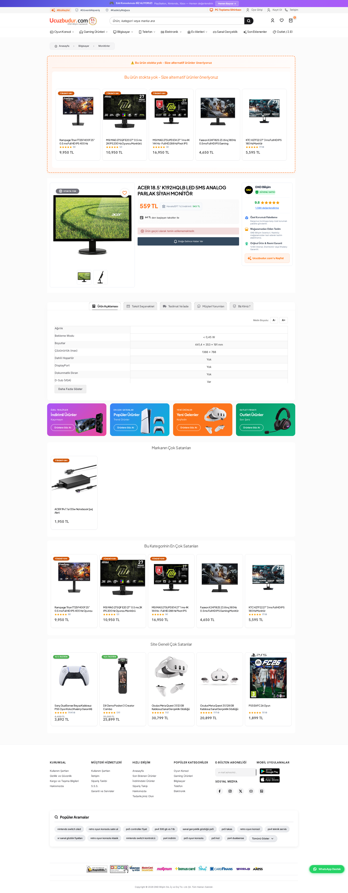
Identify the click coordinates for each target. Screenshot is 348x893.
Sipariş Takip (140, 786)
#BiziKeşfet (63, 10)
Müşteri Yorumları (213, 306)
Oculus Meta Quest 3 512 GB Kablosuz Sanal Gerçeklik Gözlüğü (171, 707)
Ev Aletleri (197, 32)
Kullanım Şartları (59, 770)
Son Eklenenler (257, 32)
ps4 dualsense (235, 838)
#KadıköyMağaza (120, 10)
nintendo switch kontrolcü (140, 838)
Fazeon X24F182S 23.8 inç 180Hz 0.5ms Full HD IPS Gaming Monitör (217, 143)
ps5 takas (227, 829)
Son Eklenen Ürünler (144, 775)
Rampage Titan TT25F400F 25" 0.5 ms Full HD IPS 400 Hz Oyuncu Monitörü (77, 143)
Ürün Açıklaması (108, 306)
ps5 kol (215, 838)
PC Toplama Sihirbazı (227, 9)
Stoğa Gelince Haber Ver (190, 241)
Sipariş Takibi (99, 780)
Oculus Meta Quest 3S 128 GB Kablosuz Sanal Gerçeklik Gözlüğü (219, 707)
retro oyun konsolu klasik (104, 838)
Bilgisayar (123, 32)
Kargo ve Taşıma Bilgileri (64, 780)
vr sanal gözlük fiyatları (69, 838)
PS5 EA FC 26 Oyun (259, 705)
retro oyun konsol (250, 829)
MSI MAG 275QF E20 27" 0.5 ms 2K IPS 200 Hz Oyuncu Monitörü (124, 141)
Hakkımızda (57, 786)
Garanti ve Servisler (102, 791)
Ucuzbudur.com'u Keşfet (268, 258)
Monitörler (104, 45)
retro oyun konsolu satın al (103, 829)
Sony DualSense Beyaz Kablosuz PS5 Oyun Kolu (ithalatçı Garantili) (73, 707)
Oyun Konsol (62, 32)
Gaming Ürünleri (94, 32)
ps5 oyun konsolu (194, 838)
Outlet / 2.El (284, 32)
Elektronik (171, 32)
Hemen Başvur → (227, 3)
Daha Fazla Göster (70, 389)
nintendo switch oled (69, 829)
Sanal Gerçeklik (226, 32)
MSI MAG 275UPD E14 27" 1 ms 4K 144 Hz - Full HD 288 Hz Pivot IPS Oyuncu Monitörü (171, 143)
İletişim (293, 9)
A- (274, 320)
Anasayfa (64, 45)
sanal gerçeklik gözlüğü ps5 (198, 829)
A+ (283, 320)
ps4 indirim (169, 838)
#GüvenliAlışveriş (90, 10)
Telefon (147, 32)
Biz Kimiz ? (244, 306)
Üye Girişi (256, 9)
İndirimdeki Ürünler (143, 780)
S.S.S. (94, 786)
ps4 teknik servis (277, 829)
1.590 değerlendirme (267, 207)
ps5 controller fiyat (136, 829)
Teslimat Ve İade (178, 306)
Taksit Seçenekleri (143, 306)
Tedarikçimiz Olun (143, 796)
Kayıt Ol (277, 9)
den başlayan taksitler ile (161, 217)
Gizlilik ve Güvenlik (61, 775)
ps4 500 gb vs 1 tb (165, 829)
